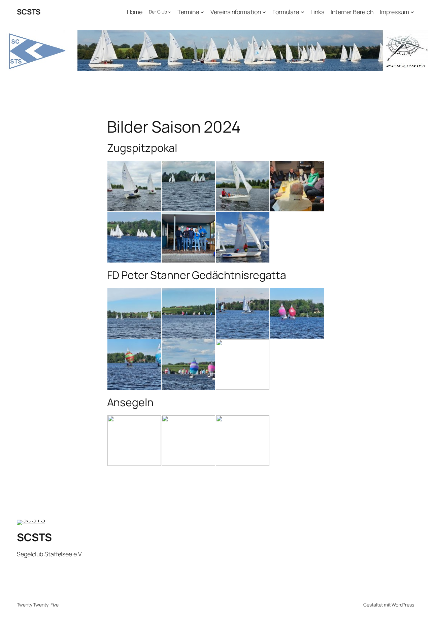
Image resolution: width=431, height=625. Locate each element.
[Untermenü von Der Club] (169, 11)
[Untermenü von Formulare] (302, 12)
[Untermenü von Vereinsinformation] (264, 12)
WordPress (403, 604)
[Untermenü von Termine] (202, 12)
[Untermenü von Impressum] (412, 12)
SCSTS (28, 12)
